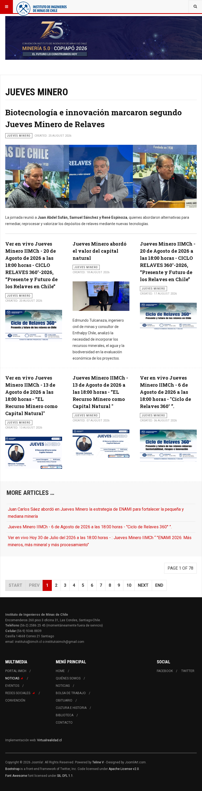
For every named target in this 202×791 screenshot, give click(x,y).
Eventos (12, 686)
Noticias (12, 678)
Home (60, 671)
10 (129, 585)
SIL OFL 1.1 (65, 776)
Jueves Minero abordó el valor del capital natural (100, 251)
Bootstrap (12, 769)
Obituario (64, 700)
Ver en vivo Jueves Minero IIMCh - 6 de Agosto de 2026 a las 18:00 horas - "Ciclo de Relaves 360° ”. (165, 392)
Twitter (187, 671)
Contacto (64, 722)
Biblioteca (64, 715)
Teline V (98, 762)
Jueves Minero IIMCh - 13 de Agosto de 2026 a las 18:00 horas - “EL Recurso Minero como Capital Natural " (100, 392)
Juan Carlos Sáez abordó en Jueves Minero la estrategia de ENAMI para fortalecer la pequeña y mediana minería (96, 513)
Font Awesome (16, 776)
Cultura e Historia (71, 708)
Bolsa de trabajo (71, 693)
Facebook (165, 671)
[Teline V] (41, 6)
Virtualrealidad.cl (49, 740)
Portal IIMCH (15, 671)
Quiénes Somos (68, 678)
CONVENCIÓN (15, 700)
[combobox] (195, 6)
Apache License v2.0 (124, 769)
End (159, 585)
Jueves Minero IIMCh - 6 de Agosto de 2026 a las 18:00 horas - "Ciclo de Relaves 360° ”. (90, 526)
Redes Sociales (18, 693)
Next (143, 585)
